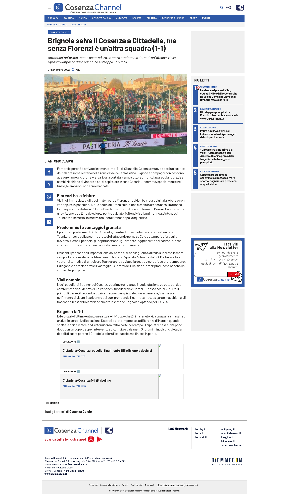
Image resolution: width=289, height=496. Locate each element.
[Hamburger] (46, 6)
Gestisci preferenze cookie (170, 485)
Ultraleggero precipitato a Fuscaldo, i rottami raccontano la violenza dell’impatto (219, 115)
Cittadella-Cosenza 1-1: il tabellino (87, 380)
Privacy (125, 485)
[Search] (222, 8)
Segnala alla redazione (110, 485)
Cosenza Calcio (78, 24)
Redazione (93, 485)
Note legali (149, 485)
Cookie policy (137, 485)
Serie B (54, 402)
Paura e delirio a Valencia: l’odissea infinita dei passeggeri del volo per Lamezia (218, 134)
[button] (49, 171)
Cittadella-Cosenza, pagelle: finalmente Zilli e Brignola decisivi (107, 350)
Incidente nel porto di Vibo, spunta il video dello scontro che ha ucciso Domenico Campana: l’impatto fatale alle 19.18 (218, 95)
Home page (52, 24)
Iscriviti (234, 274)
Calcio (64, 24)
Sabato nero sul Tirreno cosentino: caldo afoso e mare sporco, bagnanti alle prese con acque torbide (218, 179)
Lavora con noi (191, 485)
